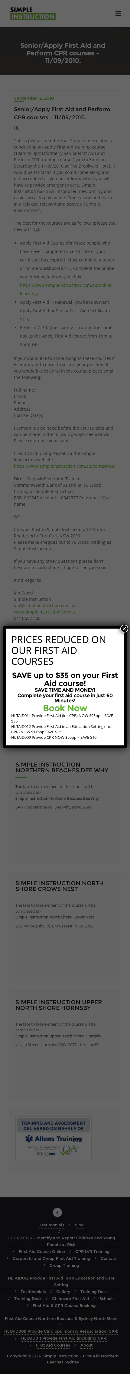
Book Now (65, 708)
